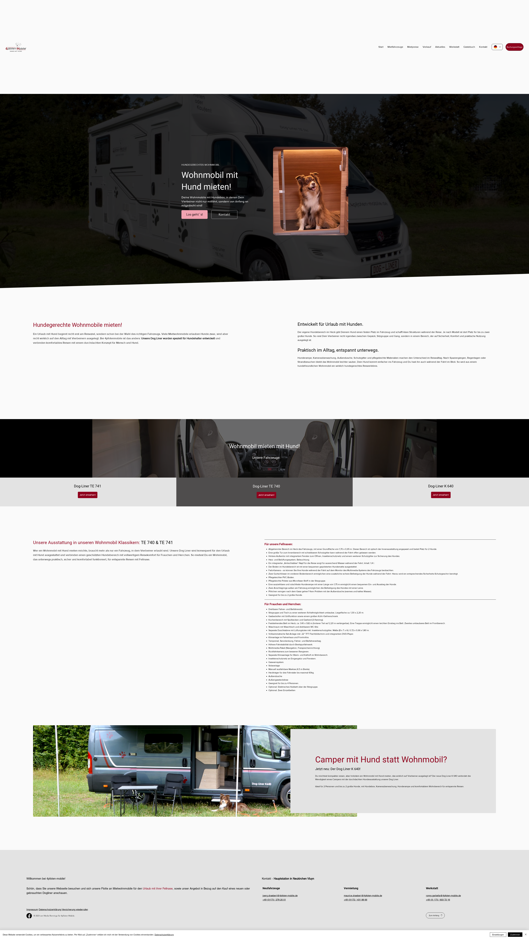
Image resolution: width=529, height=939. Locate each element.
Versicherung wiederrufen (75, 909)
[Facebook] (29, 915)
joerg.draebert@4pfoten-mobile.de (280, 895)
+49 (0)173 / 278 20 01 (274, 899)
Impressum (32, 909)
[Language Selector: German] (497, 47)
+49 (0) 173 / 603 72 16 (438, 899)
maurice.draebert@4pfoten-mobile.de (363, 895)
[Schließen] (525, 934)
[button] (440, 47)
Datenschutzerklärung (50, 909)
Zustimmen (515, 934)
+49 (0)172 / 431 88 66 (355, 899)
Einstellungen (498, 934)
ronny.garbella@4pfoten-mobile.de (443, 895)
